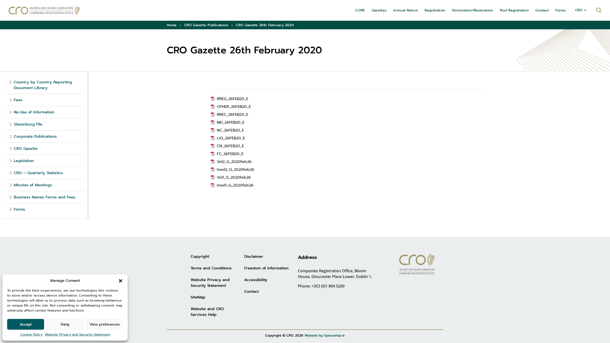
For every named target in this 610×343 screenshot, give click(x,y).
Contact (251, 291)
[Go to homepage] (44, 10)
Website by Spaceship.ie (325, 335)
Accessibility (255, 280)
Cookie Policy (31, 334)
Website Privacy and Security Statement (77, 334)
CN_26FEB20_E (230, 146)
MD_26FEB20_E (230, 122)
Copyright (200, 256)
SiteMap (198, 297)
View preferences (104, 324)
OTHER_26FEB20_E (234, 107)
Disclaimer (253, 256)
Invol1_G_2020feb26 (235, 185)
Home (172, 25)
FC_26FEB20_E (230, 154)
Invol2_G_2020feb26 (235, 169)
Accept (26, 324)
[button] (120, 280)
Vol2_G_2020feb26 (234, 162)
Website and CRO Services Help (207, 312)
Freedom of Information (266, 268)
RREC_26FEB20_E (232, 114)
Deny (65, 324)
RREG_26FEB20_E (232, 99)
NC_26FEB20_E (230, 130)
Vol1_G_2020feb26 (234, 177)
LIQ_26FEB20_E (231, 138)
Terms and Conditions (211, 268)
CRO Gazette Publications (206, 25)
